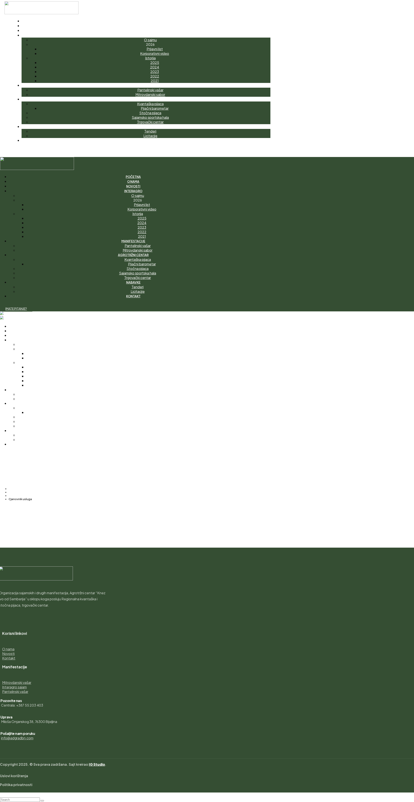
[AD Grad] (8, 313)
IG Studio (97, 764)
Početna (14, 488)
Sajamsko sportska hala (25, 495)
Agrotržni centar (20, 492)
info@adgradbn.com (17, 738)
